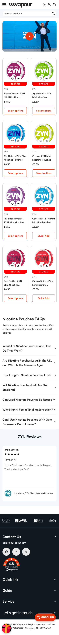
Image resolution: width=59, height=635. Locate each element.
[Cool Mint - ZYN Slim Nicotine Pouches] (15, 133)
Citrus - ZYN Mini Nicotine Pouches (41, 158)
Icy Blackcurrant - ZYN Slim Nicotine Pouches (14, 220)
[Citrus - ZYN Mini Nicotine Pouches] (43, 133)
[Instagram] (16, 552)
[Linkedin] (26, 552)
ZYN (6, 89)
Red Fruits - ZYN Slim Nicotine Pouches (13, 283)
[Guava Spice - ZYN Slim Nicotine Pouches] (43, 258)
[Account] (49, 4)
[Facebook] (6, 552)
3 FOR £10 (15, 84)
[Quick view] (18, 78)
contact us (34, 329)
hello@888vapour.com (14, 542)
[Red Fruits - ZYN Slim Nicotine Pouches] (15, 258)
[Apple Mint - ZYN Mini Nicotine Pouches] (43, 71)
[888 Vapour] (20, 4)
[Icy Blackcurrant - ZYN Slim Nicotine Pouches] (15, 196)
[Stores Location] (44, 4)
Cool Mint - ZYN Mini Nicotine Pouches (43, 220)
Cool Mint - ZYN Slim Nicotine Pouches (15, 158)
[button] (54, 4)
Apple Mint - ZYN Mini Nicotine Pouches (41, 95)
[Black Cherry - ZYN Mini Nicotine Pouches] (15, 71)
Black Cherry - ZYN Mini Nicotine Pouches (14, 95)
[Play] (29, 36)
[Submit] (53, 13)
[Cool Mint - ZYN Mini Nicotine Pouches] (43, 196)
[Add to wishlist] (12, 78)
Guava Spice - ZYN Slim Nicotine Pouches (42, 283)
